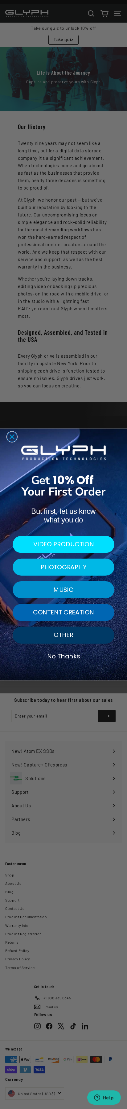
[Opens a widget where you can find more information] (104, 1098)
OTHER (63, 635)
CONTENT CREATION (63, 612)
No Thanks (63, 656)
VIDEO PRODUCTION (63, 544)
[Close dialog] (12, 437)
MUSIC (63, 589)
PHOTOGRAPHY (63, 566)
